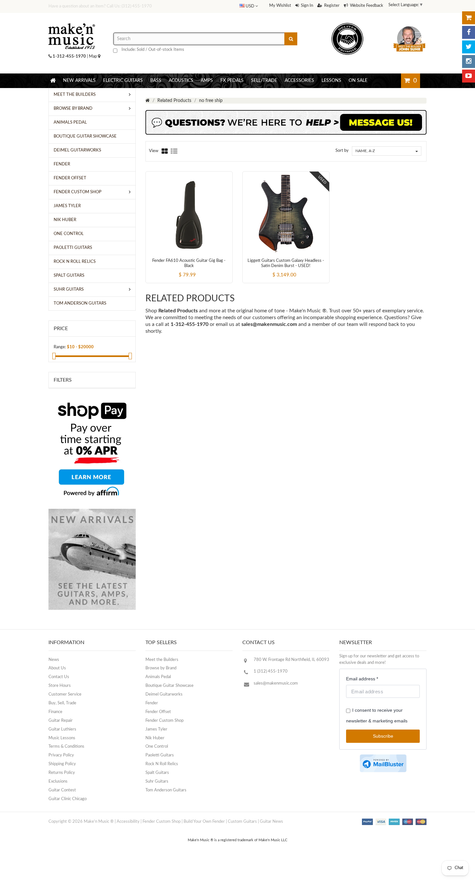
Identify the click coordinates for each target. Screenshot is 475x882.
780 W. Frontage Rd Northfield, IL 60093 (291, 660)
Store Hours (59, 686)
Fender (151, 703)
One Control (156, 746)
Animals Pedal (158, 677)
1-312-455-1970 (69, 56)
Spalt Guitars (157, 773)
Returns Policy (61, 773)
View (153, 151)
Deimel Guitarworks (164, 694)
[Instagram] (468, 61)
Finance (55, 712)
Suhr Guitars (156, 781)
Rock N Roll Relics (161, 764)
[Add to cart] (177, 269)
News (53, 660)
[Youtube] (468, 76)
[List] (174, 151)
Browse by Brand (160, 668)
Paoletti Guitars (159, 755)
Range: (60, 347)
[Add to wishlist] (200, 269)
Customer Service (64, 694)
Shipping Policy (62, 764)
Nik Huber (154, 738)
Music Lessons (61, 738)
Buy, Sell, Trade (62, 703)
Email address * (362, 678)
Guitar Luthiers (62, 729)
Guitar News (271, 822)
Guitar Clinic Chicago (67, 799)
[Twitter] (468, 46)
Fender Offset (158, 712)
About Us (57, 668)
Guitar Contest (62, 790)
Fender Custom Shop (164, 721)
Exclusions (58, 781)
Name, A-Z (365, 151)
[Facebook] (468, 32)
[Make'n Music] (72, 21)
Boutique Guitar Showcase (169, 686)
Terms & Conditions (66, 746)
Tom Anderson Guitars (165, 790)
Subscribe (383, 736)
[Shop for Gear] (468, 17)
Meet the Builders (161, 660)
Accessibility (128, 822)
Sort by (342, 151)
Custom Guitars (242, 822)
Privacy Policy (61, 755)
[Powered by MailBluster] (383, 763)
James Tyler (156, 729)
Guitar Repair (60, 721)
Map (93, 56)
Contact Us (58, 677)
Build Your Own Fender (204, 822)
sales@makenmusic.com (269, 324)
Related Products (174, 100)
